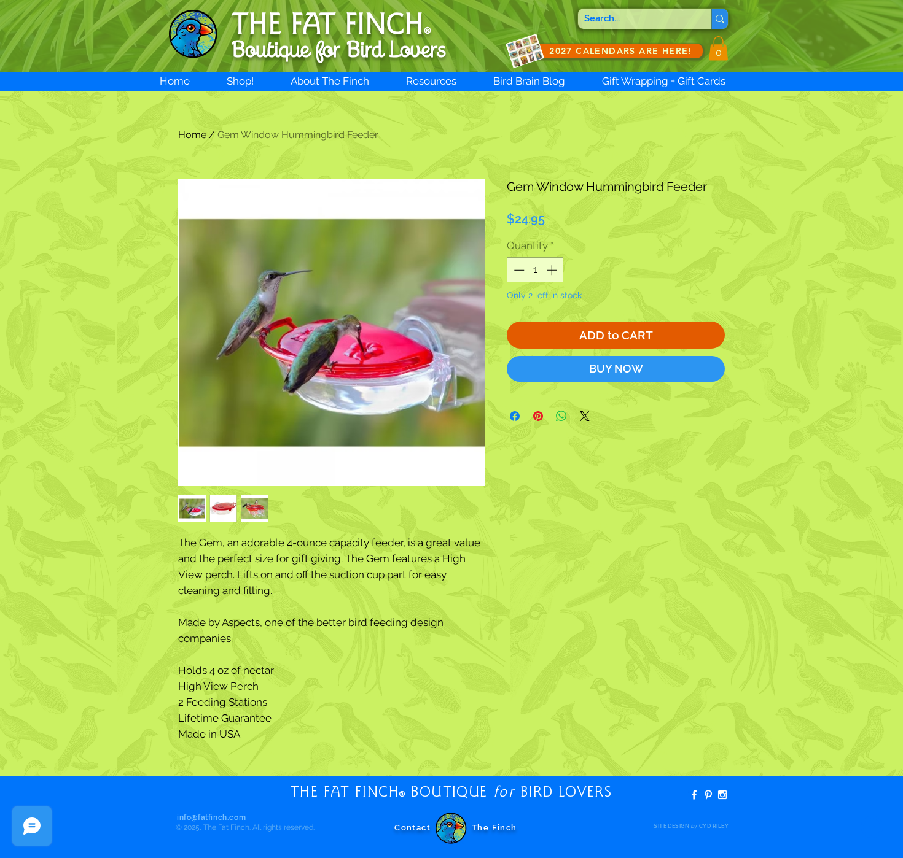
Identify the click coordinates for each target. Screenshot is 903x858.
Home (192, 135)
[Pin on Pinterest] (538, 416)
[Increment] (553, 270)
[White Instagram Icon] (722, 795)
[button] (718, 48)
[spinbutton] (535, 270)
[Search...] (719, 19)
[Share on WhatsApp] (561, 416)
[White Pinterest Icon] (708, 795)
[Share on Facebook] (514, 416)
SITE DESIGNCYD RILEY (691, 826)
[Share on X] (584, 416)
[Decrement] (518, 270)
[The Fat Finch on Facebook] (694, 795)
